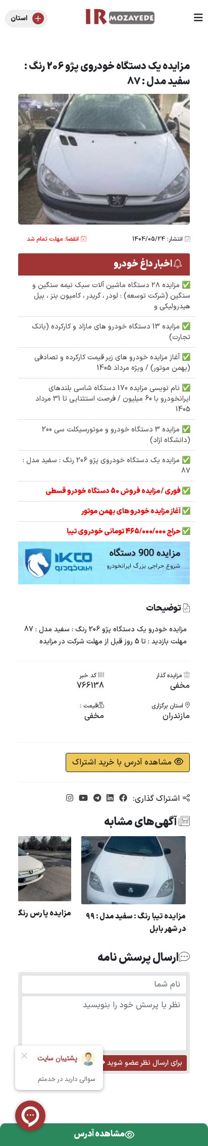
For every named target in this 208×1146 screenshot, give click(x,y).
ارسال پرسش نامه (138, 957)
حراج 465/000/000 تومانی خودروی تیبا (124, 531)
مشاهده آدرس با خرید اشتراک (123, 762)
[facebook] (122, 799)
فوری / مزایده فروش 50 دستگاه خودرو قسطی (113, 491)
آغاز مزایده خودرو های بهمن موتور (131, 511)
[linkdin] (109, 799)
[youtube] (82, 799)
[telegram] (96, 799)
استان (19, 19)
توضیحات (164, 609)
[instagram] (69, 799)
